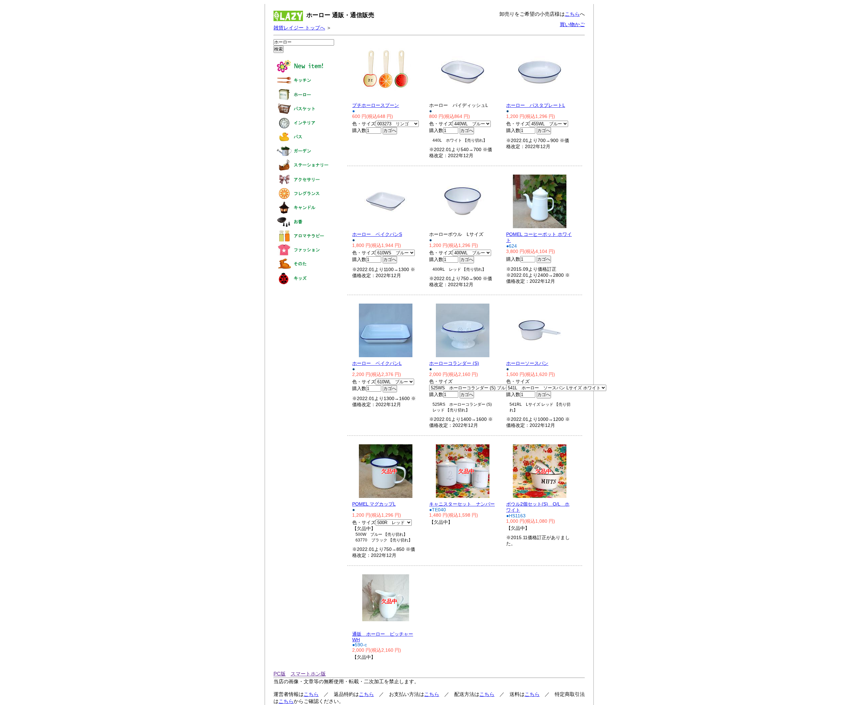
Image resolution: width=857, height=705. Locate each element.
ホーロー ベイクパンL (377, 363)
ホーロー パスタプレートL (535, 105)
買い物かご (572, 24)
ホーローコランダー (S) (454, 363)
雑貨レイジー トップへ (299, 27)
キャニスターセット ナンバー (462, 504)
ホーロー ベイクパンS (377, 234)
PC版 (280, 674)
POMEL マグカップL (374, 504)
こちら (572, 14)
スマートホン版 (308, 674)
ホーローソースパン (527, 363)
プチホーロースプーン (375, 105)
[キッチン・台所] (303, 85)
